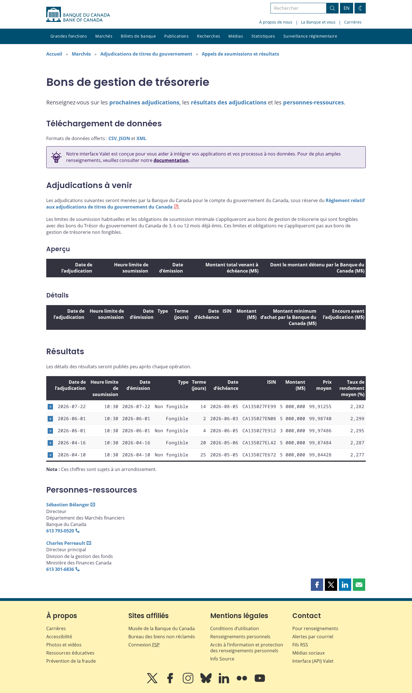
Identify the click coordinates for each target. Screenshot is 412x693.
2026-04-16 (72, 443)
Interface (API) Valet (313, 661)
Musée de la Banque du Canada (161, 628)
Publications (176, 36)
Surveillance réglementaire (310, 36)
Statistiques (263, 36)
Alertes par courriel (312, 636)
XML (141, 138)
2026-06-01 (72, 418)
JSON (124, 138)
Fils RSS (300, 645)
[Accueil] (78, 14)
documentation (171, 160)
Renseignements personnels (240, 636)
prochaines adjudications (144, 102)
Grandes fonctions (68, 36)
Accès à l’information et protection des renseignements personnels (246, 648)
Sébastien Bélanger (67, 505)
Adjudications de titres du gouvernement (146, 54)
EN (346, 8)
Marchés (103, 36)
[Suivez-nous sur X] (153, 682)
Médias (235, 36)
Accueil (54, 54)
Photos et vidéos (64, 645)
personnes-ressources (313, 102)
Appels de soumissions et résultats (240, 54)
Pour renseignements (315, 628)
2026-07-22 (72, 406)
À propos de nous (275, 22)
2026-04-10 (72, 455)
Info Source (222, 659)
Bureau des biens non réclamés (161, 636)
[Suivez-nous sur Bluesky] (207, 682)
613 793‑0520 (60, 531)
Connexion (144, 645)
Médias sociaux (308, 653)
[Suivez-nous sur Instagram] (189, 682)
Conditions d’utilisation (234, 628)
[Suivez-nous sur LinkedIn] (224, 682)
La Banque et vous (318, 22)
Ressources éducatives (70, 653)
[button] (317, 584)
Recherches (208, 36)
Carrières (353, 22)
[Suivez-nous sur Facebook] (171, 682)
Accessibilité (59, 636)
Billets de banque (138, 36)
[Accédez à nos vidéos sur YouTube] (259, 682)
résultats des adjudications (229, 102)
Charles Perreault (65, 543)
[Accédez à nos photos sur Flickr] (242, 682)
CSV (112, 138)
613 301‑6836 (60, 569)
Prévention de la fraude (71, 661)
